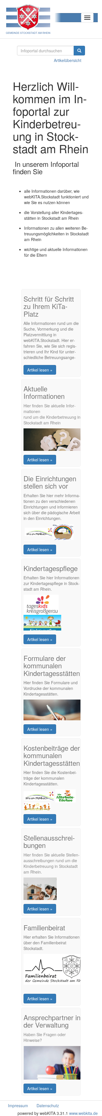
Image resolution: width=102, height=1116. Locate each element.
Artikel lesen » (39, 370)
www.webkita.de (83, 1113)
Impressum (18, 1105)
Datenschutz (48, 1105)
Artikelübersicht (67, 60)
